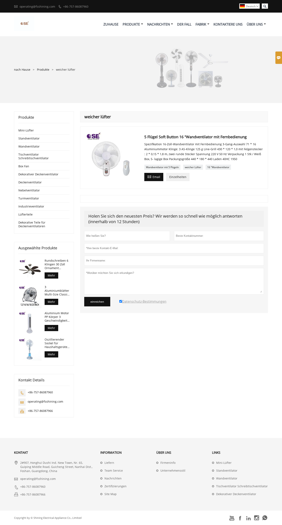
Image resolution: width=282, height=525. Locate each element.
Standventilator (29, 138)
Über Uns (255, 24)
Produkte (131, 24)
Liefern (109, 463)
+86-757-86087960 (75, 6)
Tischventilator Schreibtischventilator (33, 156)
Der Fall (184, 24)
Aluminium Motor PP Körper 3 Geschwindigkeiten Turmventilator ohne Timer (57, 316)
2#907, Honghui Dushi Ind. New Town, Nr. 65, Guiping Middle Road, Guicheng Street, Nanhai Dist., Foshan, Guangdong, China (56, 467)
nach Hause (22, 69)
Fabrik (201, 24)
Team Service (113, 470)
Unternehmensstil (172, 470)
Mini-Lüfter (26, 130)
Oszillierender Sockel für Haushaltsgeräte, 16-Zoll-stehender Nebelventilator (57, 343)
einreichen (97, 301)
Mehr (51, 275)
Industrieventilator (31, 206)
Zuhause (110, 24)
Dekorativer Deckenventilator (38, 174)
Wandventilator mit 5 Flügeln (162, 167)
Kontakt (21, 452)
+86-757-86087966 (40, 411)
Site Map (110, 494)
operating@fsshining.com (37, 6)
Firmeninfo (167, 463)
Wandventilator (29, 146)
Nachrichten (158, 24)
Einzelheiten (177, 177)
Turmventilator (28, 198)
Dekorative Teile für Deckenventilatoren (31, 224)
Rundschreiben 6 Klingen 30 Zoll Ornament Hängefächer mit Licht (56, 264)
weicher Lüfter (193, 167)
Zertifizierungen (115, 486)
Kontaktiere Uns (228, 24)
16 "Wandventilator (218, 167)
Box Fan (23, 166)
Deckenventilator (30, 182)
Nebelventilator (29, 190)
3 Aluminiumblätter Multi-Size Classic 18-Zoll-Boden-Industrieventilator (57, 290)
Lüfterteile (25, 214)
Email (153, 176)
